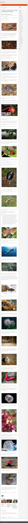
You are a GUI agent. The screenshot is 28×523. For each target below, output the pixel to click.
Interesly (3, 2)
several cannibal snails (4, 389)
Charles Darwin (8, 212)
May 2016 (20, 45)
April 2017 (20, 35)
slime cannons (5, 119)
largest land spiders (11, 55)
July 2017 (20, 32)
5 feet (8, 190)
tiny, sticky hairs (11, 141)
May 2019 (20, 13)
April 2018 (20, 25)
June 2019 (20, 12)
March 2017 (20, 36)
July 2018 (20, 22)
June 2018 (20, 23)
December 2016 (21, 39)
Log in (20, 49)
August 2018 (20, 21)
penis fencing (6, 76)
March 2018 (20, 26)
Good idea (6, 489)
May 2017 (20, 34)
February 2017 (21, 37)
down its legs (14, 52)
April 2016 (20, 46)
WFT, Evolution (14, 492)
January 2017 (21, 38)
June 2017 (20, 33)
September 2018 (21, 20)
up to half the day (11, 331)
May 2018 (20, 24)
